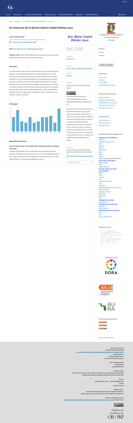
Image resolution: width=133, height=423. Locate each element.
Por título (102, 80)
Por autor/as (103, 77)
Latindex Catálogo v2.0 (106, 142)
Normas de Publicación (33, 14)
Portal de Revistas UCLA (107, 85)
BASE (100, 152)
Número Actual (50, 14)
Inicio (8, 14)
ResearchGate (103, 208)
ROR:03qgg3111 (118, 354)
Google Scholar (104, 167)
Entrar (125, 1)
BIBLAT (101, 173)
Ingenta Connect (104, 192)
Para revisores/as (105, 123)
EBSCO (101, 158)
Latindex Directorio (105, 181)
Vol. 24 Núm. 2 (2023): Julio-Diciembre (34, 21)
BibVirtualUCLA (104, 190)
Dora (100, 215)
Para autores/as (104, 120)
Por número (103, 82)
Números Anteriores (65, 14)
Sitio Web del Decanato (107, 105)
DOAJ (100, 144)
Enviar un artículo (106, 65)
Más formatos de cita (74, 162)
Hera (100, 179)
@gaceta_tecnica (119, 385)
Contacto (79, 14)
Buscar (122, 14)
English (101, 52)
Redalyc (101, 146)
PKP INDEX (102, 194)
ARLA (100, 198)
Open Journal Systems (106, 338)
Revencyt (102, 140)
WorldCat (102, 196)
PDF (70, 49)
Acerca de (17, 14)
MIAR (100, 165)
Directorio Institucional (107, 100)
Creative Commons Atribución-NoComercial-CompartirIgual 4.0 (78, 101)
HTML (80, 49)
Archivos (17, 21)
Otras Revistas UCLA (106, 108)
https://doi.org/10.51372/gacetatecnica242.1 (28, 49)
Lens (100, 183)
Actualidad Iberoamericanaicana (110, 188)
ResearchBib (103, 163)
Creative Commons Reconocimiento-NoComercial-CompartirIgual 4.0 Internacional (88, 400)
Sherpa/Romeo (104, 217)
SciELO (101, 156)
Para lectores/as (104, 125)
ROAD (101, 154)
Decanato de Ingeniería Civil (115, 352)
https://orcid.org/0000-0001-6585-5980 (24, 42)
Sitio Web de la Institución (108, 103)
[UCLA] (111, 28)
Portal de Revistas (91, 14)
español (101, 55)
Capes (101, 175)
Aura (100, 212)
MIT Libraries (103, 202)
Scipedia (102, 206)
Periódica (102, 185)
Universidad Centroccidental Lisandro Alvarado (91, 352)
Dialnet (101, 148)
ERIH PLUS (102, 150)
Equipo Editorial (104, 97)
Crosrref (101, 177)
